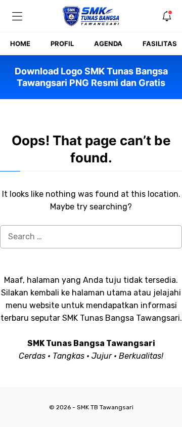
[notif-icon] (167, 16)
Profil (62, 43)
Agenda (108, 43)
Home (20, 43)
